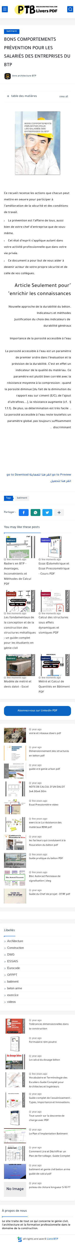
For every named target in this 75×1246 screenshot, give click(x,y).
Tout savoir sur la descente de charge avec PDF (46, 1118)
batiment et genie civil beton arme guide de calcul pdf (49, 1172)
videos (11, 1001)
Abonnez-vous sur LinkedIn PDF (37, 710)
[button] (24, 512)
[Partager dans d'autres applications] (59, 512)
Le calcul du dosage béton (44, 1060)
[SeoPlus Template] (19, 1239)
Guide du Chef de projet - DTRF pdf (49, 894)
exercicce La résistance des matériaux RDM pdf (45, 825)
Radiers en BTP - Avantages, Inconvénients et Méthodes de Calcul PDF (17, 574)
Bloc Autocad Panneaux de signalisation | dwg (44, 878)
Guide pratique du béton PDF (46, 858)
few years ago (39, 800)
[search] (70, 9)
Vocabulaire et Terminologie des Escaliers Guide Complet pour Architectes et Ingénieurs (48, 1082)
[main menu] (5, 9)
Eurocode (13, 968)
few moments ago (16, 559)
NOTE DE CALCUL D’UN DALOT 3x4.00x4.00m (47, 789)
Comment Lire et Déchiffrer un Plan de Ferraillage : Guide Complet (49, 1154)
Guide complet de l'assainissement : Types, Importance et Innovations (50, 1100)
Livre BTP (52, 1239)
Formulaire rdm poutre (43, 1042)
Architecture (15, 941)
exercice (12, 995)
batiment (12, 31)
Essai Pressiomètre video (43, 805)
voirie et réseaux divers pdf (45, 733)
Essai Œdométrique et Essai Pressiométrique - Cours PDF (54, 569)
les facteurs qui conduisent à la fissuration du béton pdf (47, 843)
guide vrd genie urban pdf (44, 769)
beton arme (14, 988)
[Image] (15, 735)
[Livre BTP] (38, 9)
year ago (37, 729)
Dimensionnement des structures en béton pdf (49, 753)
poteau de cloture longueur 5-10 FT (50, 1187)
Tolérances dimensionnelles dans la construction (49, 1026)
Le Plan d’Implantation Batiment (48, 1134)
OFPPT (12, 974)
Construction (15, 947)
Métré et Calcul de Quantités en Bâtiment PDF (54, 687)
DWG (11, 954)
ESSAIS (12, 961)
